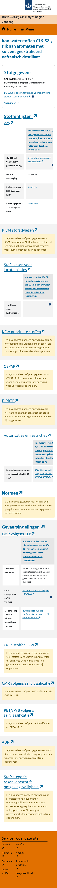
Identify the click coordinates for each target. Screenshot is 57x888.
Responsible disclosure (21, 865)
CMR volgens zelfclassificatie (28, 683)
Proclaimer (7, 863)
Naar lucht (32, 187)
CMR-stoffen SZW (21, 644)
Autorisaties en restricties (27, 435)
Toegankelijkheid (21, 875)
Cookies (21, 854)
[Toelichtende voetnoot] (52, 164)
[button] (27, 29)
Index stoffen (5, 871)
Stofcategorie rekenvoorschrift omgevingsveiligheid (24, 781)
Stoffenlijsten (20, 116)
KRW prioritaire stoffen (23, 331)
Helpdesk (7, 854)
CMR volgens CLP (18, 534)
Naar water (33, 203)
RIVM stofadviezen (20, 230)
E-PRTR (10, 400)
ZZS (9, 123)
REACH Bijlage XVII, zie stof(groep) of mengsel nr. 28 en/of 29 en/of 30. (35, 614)
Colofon (21, 846)
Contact (7, 846)
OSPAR (11, 366)
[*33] (32, 96)
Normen (12, 493)
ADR (8, 742)
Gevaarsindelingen (23, 527)
